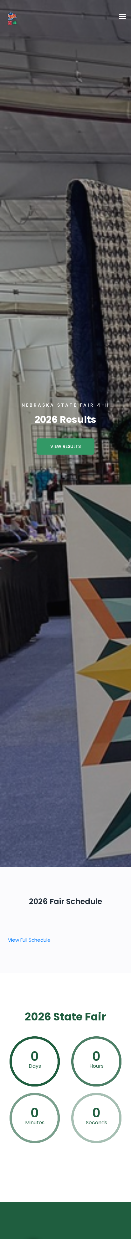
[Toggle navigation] (122, 16)
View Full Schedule (29, 940)
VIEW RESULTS (65, 446)
